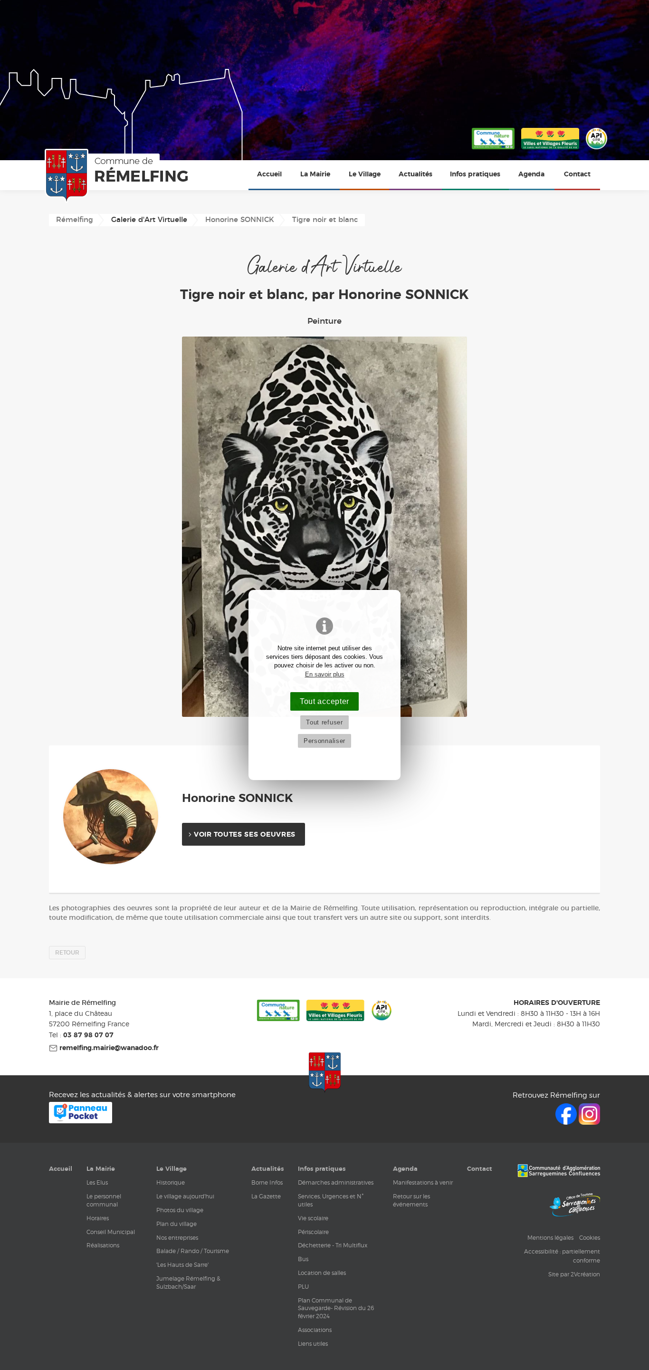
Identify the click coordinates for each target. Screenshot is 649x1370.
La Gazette (266, 1196)
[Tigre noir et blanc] (324, 527)
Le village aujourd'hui (185, 1196)
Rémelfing (74, 219)
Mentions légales (550, 1237)
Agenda (531, 174)
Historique (170, 1182)
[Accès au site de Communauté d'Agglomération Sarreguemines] (558, 1172)
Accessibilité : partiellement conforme (562, 1256)
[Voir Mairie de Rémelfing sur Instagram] (589, 1122)
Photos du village (179, 1210)
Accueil (269, 174)
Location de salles (322, 1272)
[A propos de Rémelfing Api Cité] (596, 149)
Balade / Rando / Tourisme (192, 1250)
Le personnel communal (103, 1200)
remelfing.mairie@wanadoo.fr (108, 1048)
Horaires (97, 1218)
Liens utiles (313, 1343)
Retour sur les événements (411, 1200)
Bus (303, 1259)
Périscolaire (313, 1231)
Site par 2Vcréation (574, 1274)
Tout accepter (324, 701)
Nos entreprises (177, 1237)
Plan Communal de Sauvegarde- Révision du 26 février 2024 (336, 1308)
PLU (303, 1286)
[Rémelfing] (118, 176)
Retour (67, 952)
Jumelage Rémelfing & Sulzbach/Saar (188, 1282)
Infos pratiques (475, 174)
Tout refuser (324, 722)
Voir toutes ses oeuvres (245, 834)
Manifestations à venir (423, 1182)
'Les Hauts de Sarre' (182, 1264)
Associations (315, 1329)
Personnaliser (324, 740)
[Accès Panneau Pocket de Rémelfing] (80, 1120)
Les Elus (97, 1182)
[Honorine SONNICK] (117, 816)
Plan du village (176, 1223)
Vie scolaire (313, 1218)
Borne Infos (267, 1182)
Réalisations (102, 1245)
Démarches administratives (335, 1182)
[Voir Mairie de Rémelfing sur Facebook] (567, 1122)
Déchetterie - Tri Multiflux (332, 1245)
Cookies (589, 1237)
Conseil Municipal (110, 1231)
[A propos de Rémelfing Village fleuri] (550, 149)
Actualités (415, 174)
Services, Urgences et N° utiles (330, 1200)
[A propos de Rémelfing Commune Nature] (493, 149)
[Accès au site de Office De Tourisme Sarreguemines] (575, 1206)
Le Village (365, 174)
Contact (577, 174)
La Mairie (315, 174)
